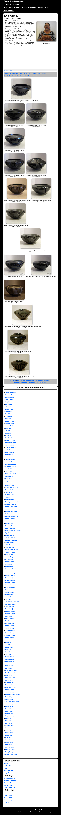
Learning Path (8, 70)
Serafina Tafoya (9, 725)
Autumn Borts (9, 426)
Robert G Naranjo (10, 625)
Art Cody (7, 449)
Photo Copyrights (9, 800)
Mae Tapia (8, 737)
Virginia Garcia (9, 494)
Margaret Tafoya (9, 716)
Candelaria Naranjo (10, 568)
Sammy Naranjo (9, 628)
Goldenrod (8, 497)
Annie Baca (8, 411)
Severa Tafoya (9, 728)
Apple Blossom (9, 423)
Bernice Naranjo (10, 566)
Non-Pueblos (32, 7)
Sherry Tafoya (9, 730)
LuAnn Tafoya (9, 711)
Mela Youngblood (10, 749)
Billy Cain (8, 428)
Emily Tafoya (9, 696)
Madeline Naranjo (10, 611)
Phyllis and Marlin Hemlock (13, 530)
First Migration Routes (10, 780)
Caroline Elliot (9, 469)
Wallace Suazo (9, 682)
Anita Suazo (8, 675)
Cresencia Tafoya (10, 692)
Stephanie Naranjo (10, 630)
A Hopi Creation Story (10, 787)
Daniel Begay (9, 418)
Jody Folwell (8, 471)
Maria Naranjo (9, 616)
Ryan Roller (8, 649)
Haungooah (8, 525)
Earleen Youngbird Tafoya (12, 694)
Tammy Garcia (9, 490)
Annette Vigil (9, 742)
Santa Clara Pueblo (10, 392)
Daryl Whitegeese (10, 747)
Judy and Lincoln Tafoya (12, 701)
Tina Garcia (8, 492)
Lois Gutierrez (9, 509)
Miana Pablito (9, 640)
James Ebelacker (10, 459)
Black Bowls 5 (42, 73)
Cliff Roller (8, 642)
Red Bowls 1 (7, 75)
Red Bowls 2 (15, 75)
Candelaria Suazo (10, 677)
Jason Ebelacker (10, 461)
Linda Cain (8, 433)
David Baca (8, 414)
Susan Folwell (9, 476)
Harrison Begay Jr (10, 421)
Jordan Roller (9, 647)
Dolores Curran (9, 452)
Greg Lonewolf (9, 535)
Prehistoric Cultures (9, 778)
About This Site (8, 795)
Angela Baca (9, 409)
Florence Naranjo (10, 582)
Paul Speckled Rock (11, 673)
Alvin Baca (8, 406)
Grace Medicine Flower (11, 549)
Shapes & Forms (8, 770)
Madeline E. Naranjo (11, 613)
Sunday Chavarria (10, 447)
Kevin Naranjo (9, 609)
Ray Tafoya (8, 723)
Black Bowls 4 (33, 73)
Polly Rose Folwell (10, 473)
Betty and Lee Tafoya (11, 687)
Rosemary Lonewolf (11, 540)
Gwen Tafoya (9, 699)
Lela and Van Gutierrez (11, 506)
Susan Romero (9, 659)
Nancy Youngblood (10, 752)
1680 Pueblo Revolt (9, 785)
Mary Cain (8, 435)
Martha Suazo (9, 680)
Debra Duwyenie (10, 457)
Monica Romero (9, 656)
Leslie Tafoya (9, 706)
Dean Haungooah (10, 528)
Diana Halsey (9, 523)
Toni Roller (8, 654)
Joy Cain (7, 430)
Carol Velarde (9, 740)
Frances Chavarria (10, 442)
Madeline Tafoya (10, 713)
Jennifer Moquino (10, 557)
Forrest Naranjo (9, 585)
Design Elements (8, 10)
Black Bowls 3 (24, 73)
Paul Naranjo (9, 621)
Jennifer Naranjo (10, 597)
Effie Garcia (7, 73)
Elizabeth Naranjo (10, 580)
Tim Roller (8, 652)
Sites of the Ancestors (10, 783)
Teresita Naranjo (10, 632)
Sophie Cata (8, 438)
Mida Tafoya (8, 720)
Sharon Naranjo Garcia (11, 487)
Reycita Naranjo (9, 623)
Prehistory (17, 7)
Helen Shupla (9, 665)
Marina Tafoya (9, 718)
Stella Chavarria (9, 445)
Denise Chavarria (10, 440)
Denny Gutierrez (10, 499)
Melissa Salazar (9, 661)
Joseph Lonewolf (10, 537)
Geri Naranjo (8, 589)
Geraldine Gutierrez (10, 504)
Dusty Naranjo (9, 577)
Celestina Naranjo (10, 573)
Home (5, 7)
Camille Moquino (10, 552)
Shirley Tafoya (9, 732)
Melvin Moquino (9, 564)
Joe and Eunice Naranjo (12, 601)
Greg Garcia (8, 481)
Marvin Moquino (9, 561)
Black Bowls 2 (15, 73)
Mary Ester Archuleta (11, 402)
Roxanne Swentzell (10, 685)
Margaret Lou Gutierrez (11, 516)
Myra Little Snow (10, 533)
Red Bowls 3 (23, 75)
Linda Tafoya (9, 708)
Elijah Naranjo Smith (11, 670)
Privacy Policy (8, 797)
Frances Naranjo (10, 587)
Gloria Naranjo (9, 594)
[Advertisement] (30, 58)
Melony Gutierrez (10, 518)
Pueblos (24, 7)
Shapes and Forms (42, 7)
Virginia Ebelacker (10, 466)
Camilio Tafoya (9, 689)
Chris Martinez (9, 545)
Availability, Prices (33, 75)
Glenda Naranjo (9, 592)
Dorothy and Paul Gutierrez (13, 502)
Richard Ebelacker (10, 464)
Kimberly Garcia (9, 485)
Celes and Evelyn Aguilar (12, 394)
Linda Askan (8, 404)
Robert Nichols (9, 637)
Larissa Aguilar (9, 397)
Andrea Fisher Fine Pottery (38, 809)
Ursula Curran (9, 454)
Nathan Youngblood (11, 754)
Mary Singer (8, 668)
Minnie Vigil (8, 744)
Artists (11, 7)
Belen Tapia (8, 735)
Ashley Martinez (9, 542)
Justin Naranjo (9, 606)
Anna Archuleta (9, 399)
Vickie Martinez (9, 547)
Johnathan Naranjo (10, 604)
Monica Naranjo (9, 618)
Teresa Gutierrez (10, 521)
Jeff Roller (8, 644)
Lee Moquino (9, 559)
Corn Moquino (9, 554)
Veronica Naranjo (10, 635)
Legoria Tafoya (9, 704)
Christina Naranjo (10, 575)
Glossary (6, 802)
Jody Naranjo (9, 599)
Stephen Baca (9, 416)
